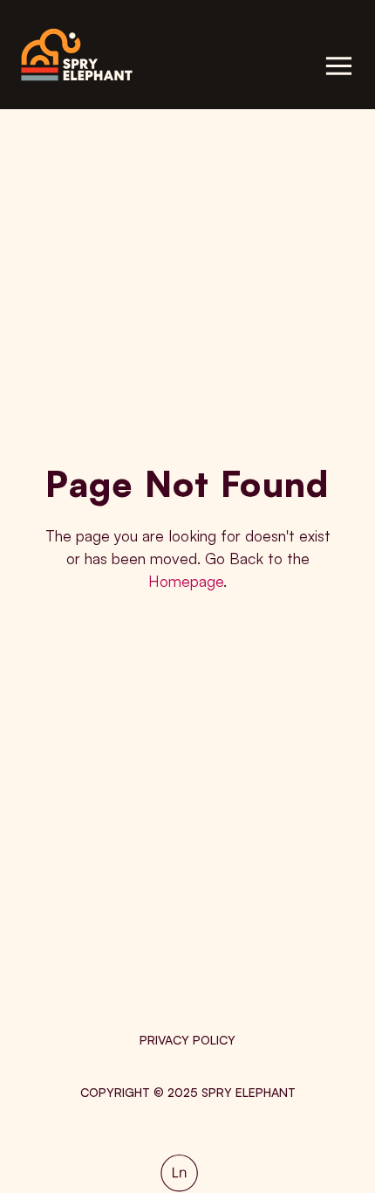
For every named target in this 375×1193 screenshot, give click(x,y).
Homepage (185, 580)
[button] (339, 66)
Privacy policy (187, 1039)
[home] (101, 54)
